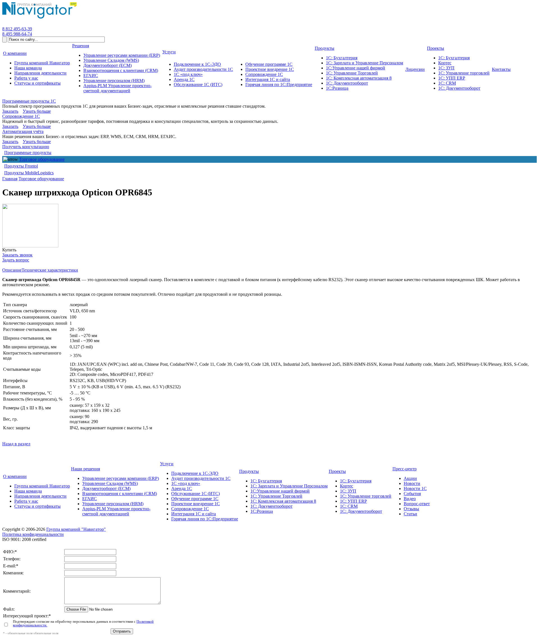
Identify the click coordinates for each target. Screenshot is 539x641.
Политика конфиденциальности (33, 534)
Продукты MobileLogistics (29, 172)
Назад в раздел (16, 443)
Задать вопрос (15, 260)
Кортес (346, 486)
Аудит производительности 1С (200, 478)
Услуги (166, 463)
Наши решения (85, 468)
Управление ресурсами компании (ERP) (120, 478)
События (412, 493)
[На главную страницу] (39, 18)
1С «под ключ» (185, 483)
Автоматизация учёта (23, 131)
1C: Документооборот (361, 511)
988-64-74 (17, 33)
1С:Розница (261, 511)
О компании (15, 476)
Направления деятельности (40, 496)
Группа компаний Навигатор (42, 486)
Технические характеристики (50, 270)
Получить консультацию (25, 146)
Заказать (10, 111)
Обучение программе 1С (194, 498)
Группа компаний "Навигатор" (76, 529)
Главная (9, 178)
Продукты (249, 471)
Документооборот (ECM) (106, 488)
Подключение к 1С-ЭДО (194, 473)
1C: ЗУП (348, 491)
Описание (12, 270)
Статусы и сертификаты (37, 506)
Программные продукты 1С (29, 101)
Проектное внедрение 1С (195, 503)
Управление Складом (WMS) (110, 483)
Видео (410, 498)
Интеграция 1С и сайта (193, 513)
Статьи (410, 513)
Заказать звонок (17, 254)
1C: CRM (349, 506)
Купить (9, 249)
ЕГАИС (89, 498)
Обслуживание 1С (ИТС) (195, 493)
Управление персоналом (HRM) (112, 503)
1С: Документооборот (271, 506)
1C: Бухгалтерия (355, 481)
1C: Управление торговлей (365, 496)
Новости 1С (415, 488)
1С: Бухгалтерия (266, 481)
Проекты (337, 471)
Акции (410, 478)
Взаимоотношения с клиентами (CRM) (119, 493)
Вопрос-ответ (417, 503)
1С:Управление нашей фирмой (280, 491)
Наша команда (28, 491)
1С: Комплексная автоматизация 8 (283, 501)
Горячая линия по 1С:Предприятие (204, 518)
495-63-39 (17, 28)
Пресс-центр (404, 468)
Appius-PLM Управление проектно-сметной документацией (116, 511)
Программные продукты (27, 152)
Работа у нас (26, 501)
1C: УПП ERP (353, 501)
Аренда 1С (181, 488)
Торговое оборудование (42, 159)
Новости (412, 483)
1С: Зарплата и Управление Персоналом (289, 486)
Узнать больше (37, 111)
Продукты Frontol (21, 166)
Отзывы (411, 508)
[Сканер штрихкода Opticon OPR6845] (30, 225)
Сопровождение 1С (21, 116)
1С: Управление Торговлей (276, 496)
